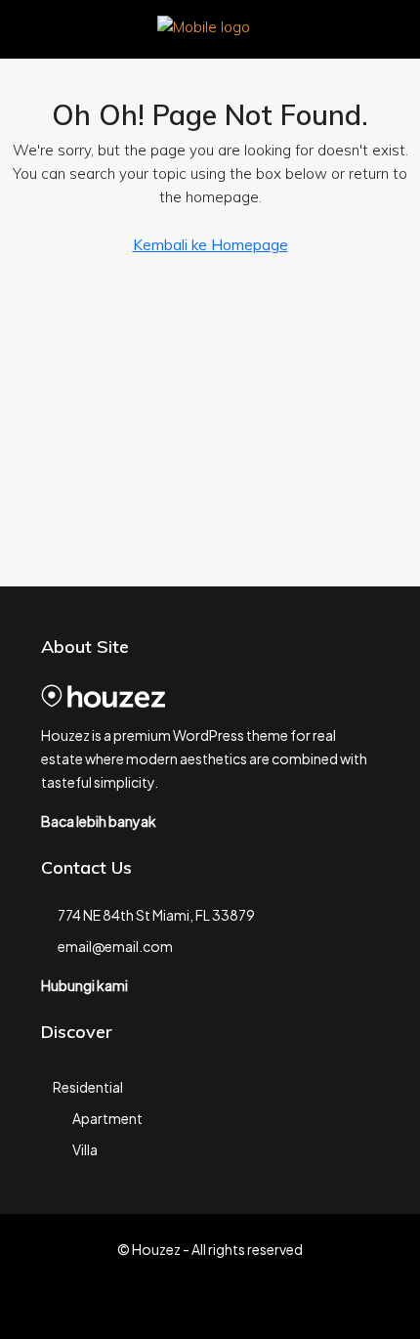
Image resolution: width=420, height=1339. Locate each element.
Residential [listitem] (88, 1087)
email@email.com (115, 946)
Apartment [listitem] (107, 1118)
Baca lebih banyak (98, 821)
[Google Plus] (279, 1304)
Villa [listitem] (85, 1149)
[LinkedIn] (244, 1304)
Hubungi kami (84, 985)
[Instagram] (210, 1304)
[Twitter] (176, 1304)
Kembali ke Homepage (210, 245)
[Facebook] (142, 1304)
